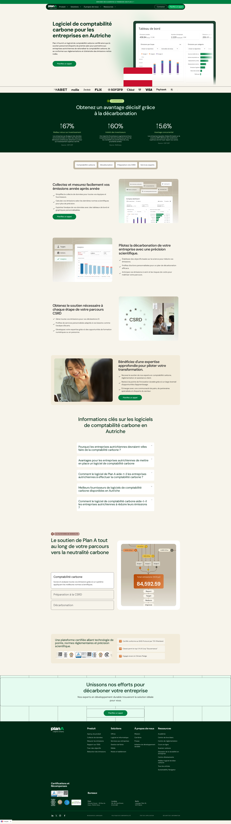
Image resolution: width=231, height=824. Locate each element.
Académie (161, 734)
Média (113, 748)
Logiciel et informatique (119, 737)
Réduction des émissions (96, 752)
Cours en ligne (163, 745)
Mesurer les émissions (95, 741)
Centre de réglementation (167, 741)
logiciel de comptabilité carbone (80, 43)
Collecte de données (95, 737)
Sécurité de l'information (171, 815)
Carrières (137, 737)
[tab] (82, 580)
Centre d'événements (166, 757)
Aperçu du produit (94, 734)
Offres (113, 734)
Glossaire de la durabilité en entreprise (168, 753)
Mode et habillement (118, 752)
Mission (137, 734)
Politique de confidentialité (121, 815)
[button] (63, 7)
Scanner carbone (164, 748)
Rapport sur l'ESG (93, 745)
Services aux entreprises (120, 741)
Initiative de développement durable (144, 746)
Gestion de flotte (117, 745)
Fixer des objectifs (94, 748)
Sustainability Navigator (167, 770)
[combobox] (6, 821)
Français (6, 821)
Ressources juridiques (94, 815)
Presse (136, 741)
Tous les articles (164, 766)
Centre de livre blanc (166, 737)
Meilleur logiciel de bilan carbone (167, 762)
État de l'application (147, 815)
